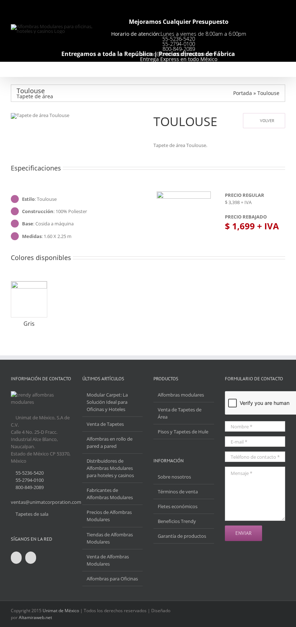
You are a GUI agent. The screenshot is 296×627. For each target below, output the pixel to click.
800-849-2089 (30, 487)
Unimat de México (61, 610)
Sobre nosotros (174, 477)
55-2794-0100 (178, 43)
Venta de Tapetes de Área (179, 413)
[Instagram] (30, 558)
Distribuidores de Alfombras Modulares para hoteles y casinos (110, 468)
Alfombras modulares (181, 395)
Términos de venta (178, 491)
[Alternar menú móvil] (282, 70)
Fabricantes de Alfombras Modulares (110, 494)
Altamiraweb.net (35, 617)
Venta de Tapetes (105, 424)
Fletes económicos (177, 506)
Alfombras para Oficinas (112, 578)
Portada (242, 93)
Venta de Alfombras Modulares (108, 560)
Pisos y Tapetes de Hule (183, 431)
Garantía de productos (182, 536)
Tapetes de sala (32, 514)
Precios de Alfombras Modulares (109, 516)
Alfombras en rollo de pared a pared (109, 442)
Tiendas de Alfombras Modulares (110, 538)
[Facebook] (16, 558)
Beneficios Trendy (177, 521)
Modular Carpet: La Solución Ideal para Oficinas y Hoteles (107, 402)
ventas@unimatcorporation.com (46, 502)
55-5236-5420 (178, 38)
